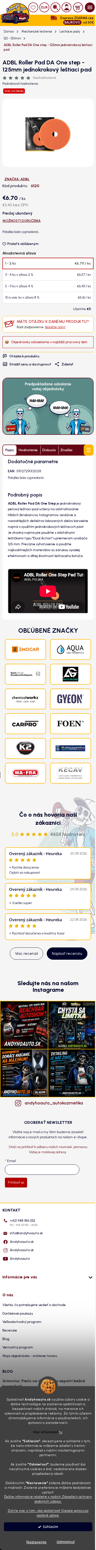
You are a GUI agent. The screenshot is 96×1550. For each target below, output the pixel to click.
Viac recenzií (26, 953)
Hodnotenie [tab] (28, 450)
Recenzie (9, 1330)
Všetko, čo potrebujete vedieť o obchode (34, 1305)
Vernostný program (17, 1347)
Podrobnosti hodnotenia (20, 84)
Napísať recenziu (67, 953)
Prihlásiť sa (16, 1182)
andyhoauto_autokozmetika (53, 1103)
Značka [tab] (66, 450)
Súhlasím (50, 1527)
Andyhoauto (20, 1259)
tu (60, 1432)
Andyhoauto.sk (22, 1242)
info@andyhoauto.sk (26, 1233)
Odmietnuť (66, 1542)
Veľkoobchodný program (21, 1322)
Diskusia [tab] (49, 450)
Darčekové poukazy (17, 1313)
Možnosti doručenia (21, 221)
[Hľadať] (55, 7)
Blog (5, 1339)
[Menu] (90, 7)
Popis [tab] (9, 450)
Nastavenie (36, 1541)
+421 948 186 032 (23, 1223)
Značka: (17, 179)
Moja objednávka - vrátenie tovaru (29, 1356)
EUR (44, 7)
